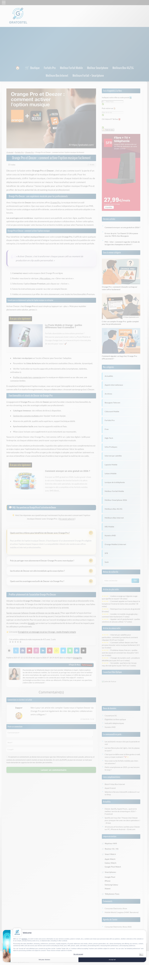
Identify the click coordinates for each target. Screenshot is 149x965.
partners (24, 939)
